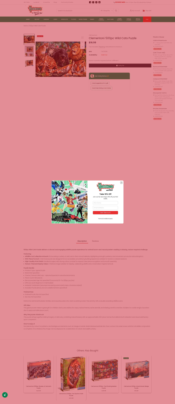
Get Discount (105, 213)
